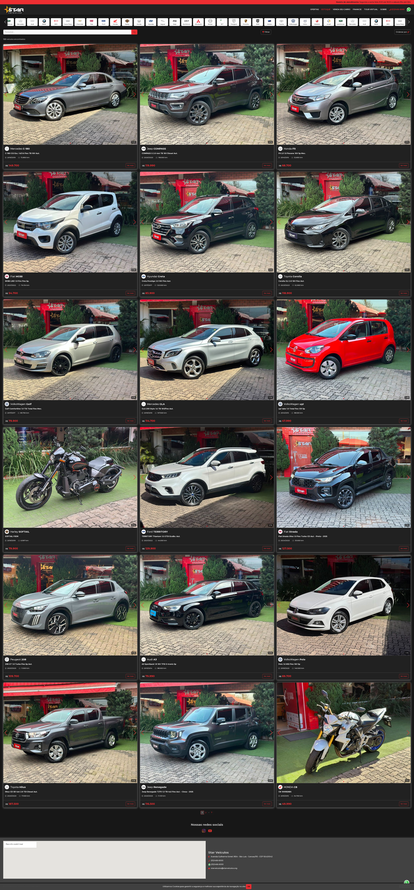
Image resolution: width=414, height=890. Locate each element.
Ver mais (130, 165)
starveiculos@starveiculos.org (223, 868)
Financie (357, 9)
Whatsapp (409, 9)
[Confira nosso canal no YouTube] (210, 830)
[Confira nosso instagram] (204, 830)
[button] (5, 22)
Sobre (383, 9)
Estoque (325, 9)
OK (248, 887)
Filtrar (267, 32)
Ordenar (401, 32)
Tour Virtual (371, 9)
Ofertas (314, 9)
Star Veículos (13, 9)
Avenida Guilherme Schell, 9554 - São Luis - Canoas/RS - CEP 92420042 (241, 857)
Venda (341, 9)
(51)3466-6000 (216, 860)
